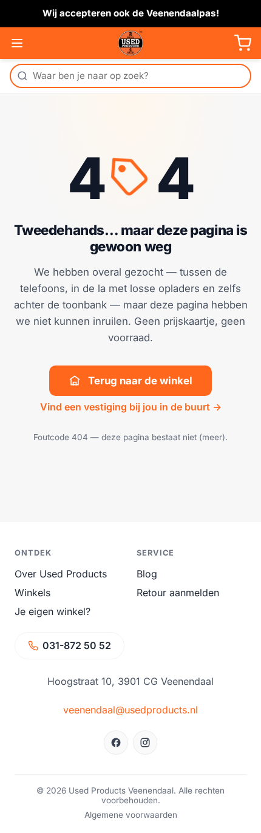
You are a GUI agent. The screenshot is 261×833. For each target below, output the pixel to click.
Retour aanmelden (178, 592)
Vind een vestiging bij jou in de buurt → (131, 407)
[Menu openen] (17, 43)
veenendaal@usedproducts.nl (130, 710)
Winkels (32, 592)
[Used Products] (130, 43)
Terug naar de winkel (140, 381)
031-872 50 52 (76, 645)
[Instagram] (145, 742)
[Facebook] (116, 742)
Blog (147, 574)
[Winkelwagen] (242, 43)
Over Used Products (61, 574)
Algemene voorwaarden (130, 815)
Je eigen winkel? (52, 611)
